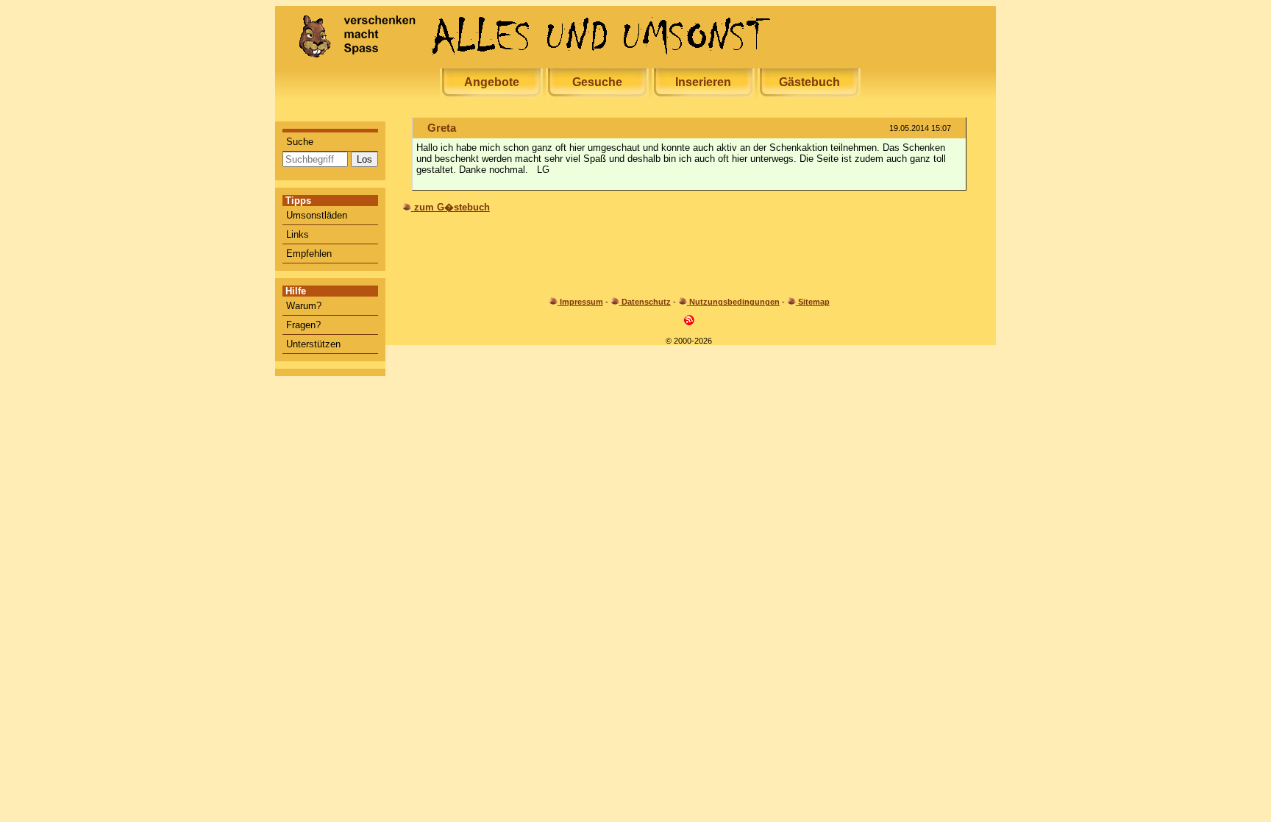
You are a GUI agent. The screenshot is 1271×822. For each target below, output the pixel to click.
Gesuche (597, 82)
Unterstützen (313, 344)
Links (297, 234)
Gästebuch (809, 82)
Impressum (581, 301)
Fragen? (303, 324)
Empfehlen (309, 253)
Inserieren (703, 82)
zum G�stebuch (452, 207)
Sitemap (814, 301)
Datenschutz (646, 301)
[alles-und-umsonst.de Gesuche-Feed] (689, 322)
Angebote (491, 82)
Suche (299, 141)
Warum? (303, 305)
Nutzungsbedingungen (734, 301)
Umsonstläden (316, 215)
